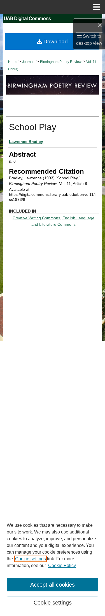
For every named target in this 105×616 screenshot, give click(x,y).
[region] (52, 565)
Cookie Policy (62, 565)
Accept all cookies (52, 585)
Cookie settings (30, 558)
